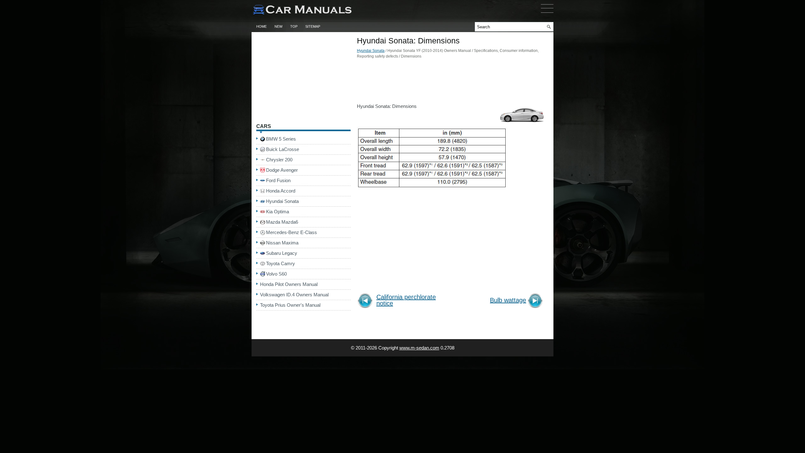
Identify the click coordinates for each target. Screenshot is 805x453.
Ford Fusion (278, 180)
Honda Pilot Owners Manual (289, 284)
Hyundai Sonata (371, 50)
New (278, 26)
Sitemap (312, 26)
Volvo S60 (276, 274)
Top (293, 26)
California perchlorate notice (406, 300)
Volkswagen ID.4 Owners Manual (294, 294)
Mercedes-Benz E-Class (291, 232)
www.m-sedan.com (419, 347)
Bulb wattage (508, 300)
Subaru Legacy (281, 253)
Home (261, 26)
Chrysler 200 (279, 159)
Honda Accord (280, 190)
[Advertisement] (451, 83)
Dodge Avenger (282, 170)
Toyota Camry (280, 263)
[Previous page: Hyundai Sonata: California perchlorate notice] (366, 301)
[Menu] (547, 14)
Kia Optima (277, 211)
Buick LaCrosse (282, 149)
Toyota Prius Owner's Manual (290, 305)
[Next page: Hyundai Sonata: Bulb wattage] (536, 301)
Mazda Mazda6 (282, 222)
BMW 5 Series (281, 139)
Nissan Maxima (282, 242)
